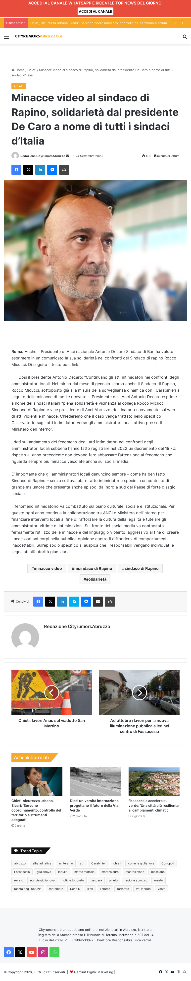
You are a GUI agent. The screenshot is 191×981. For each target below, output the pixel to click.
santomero (55, 889)
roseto (158, 880)
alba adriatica (42, 863)
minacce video (48, 568)
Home (19, 70)
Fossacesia (22, 872)
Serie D (75, 889)
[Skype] (74, 602)
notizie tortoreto (73, 880)
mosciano (158, 872)
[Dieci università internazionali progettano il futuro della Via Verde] (95, 781)
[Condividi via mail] (98, 602)
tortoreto (123, 889)
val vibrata (143, 889)
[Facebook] (16, 170)
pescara (96, 880)
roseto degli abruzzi (28, 889)
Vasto (161, 889)
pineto (113, 880)
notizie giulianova (42, 880)
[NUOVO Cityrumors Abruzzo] (38, 36)
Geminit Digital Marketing (93, 972)
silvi (90, 889)
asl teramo (65, 863)
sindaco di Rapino (142, 568)
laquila (62, 872)
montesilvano (135, 872)
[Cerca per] (184, 38)
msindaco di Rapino (93, 568)
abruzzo (20, 863)
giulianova (44, 872)
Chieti (31, 70)
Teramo (105, 889)
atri (82, 863)
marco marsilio (84, 872)
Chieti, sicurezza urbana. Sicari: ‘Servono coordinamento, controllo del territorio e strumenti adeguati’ (109, 23)
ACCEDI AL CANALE (95, 11)
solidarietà (96, 579)
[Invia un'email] (67, 156)
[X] (28, 170)
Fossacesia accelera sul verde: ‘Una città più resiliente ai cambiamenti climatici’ (154, 805)
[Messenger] (52, 170)
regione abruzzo (136, 880)
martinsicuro (110, 872)
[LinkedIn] (40, 170)
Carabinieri (98, 863)
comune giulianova (141, 863)
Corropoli (167, 863)
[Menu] (6, 38)
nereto (18, 880)
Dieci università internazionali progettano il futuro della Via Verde (95, 805)
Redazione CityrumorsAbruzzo (42, 156)
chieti (117, 863)
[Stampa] (64, 170)
